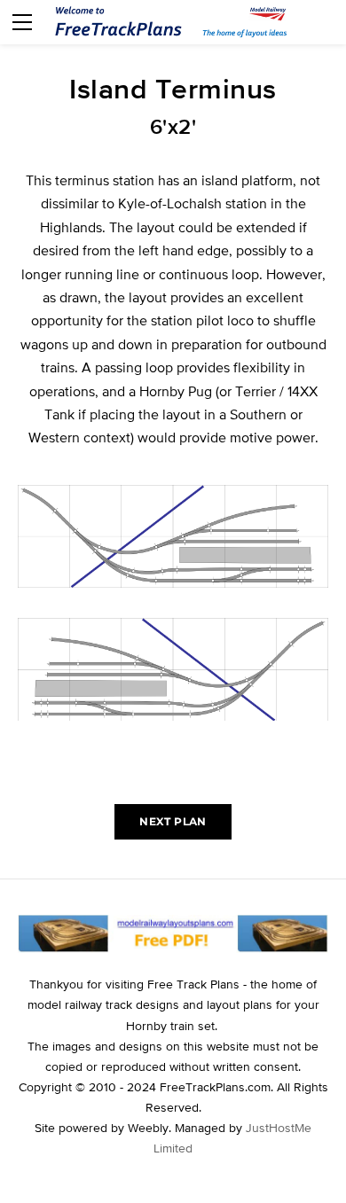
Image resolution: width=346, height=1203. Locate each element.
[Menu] (22, 22)
